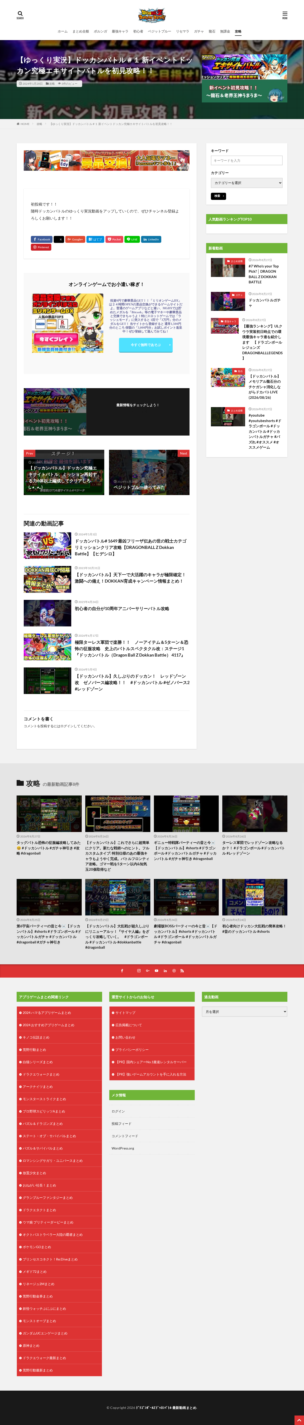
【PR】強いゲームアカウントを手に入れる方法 (150, 1074)
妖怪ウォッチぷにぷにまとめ (44, 1308)
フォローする (138, 411)
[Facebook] (41, 239)
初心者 (138, 31)
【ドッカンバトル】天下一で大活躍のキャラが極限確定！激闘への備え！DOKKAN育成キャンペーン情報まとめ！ (130, 578)
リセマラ (182, 31)
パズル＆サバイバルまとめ (43, 1148)
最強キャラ (120, 31)
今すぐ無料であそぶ (146, 345)
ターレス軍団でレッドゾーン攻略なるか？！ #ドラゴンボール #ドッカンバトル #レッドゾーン (253, 847)
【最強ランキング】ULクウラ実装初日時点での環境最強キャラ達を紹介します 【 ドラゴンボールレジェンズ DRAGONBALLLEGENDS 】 (262, 342)
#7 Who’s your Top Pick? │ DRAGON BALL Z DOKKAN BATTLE (264, 274)
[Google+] (75, 239)
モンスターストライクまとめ (44, 1099)
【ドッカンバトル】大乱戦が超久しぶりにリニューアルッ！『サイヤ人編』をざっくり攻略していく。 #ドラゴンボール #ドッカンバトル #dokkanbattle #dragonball (117, 936)
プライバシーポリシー (132, 1050)
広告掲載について (128, 1025)
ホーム (63, 31)
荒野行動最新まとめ (38, 1370)
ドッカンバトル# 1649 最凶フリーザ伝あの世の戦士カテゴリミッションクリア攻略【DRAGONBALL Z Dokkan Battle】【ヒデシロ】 (130, 547)
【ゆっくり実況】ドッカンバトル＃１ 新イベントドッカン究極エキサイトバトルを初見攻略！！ (110, 124)
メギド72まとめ (35, 1271)
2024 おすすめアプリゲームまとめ (48, 1025)
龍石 (212, 31)
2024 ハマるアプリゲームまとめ (47, 1013)
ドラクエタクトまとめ (39, 1210)
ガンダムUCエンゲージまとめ (45, 1333)
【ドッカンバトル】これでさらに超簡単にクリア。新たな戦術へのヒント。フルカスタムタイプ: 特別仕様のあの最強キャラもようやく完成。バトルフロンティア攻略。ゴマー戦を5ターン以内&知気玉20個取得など (117, 855)
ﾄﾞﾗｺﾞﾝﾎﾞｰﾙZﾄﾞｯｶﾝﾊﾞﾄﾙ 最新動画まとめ (166, 1408)
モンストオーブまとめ (39, 1321)
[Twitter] (59, 239)
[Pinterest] (41, 247)
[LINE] (132, 239)
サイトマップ (125, 1013)
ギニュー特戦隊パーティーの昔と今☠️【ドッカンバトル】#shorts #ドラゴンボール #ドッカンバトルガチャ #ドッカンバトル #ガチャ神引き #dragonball (185, 850)
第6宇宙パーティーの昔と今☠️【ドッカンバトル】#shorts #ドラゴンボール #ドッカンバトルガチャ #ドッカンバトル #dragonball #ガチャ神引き (49, 934)
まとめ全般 (80, 31)
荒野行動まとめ (34, 1050)
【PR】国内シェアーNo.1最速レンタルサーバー (151, 1062)
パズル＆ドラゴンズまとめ (43, 1124)
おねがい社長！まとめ (39, 1185)
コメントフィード (125, 1136)
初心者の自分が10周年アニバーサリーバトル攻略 (122, 608)
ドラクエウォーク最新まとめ (44, 1358)
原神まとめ (31, 1345)
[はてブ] (95, 239)
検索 (217, 196)
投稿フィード (122, 1124)
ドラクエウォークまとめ (41, 1074)
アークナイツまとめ (38, 1087)
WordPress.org (123, 1148)
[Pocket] (114, 239)
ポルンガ (100, 31)
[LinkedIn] (151, 239)
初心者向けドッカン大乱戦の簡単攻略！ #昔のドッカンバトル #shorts (254, 928)
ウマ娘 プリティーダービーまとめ (48, 1222)
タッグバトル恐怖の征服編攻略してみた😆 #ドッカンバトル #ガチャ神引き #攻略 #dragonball (49, 847)
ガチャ (199, 31)
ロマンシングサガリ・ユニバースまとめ (53, 1160)
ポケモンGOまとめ (37, 1247)
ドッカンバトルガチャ (265, 303)
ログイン (67, 726)
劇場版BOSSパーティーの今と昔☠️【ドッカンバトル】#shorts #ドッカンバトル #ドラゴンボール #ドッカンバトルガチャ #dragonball (185, 934)
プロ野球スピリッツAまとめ (44, 1111)
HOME (25, 124)
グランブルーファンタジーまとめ (48, 1197)
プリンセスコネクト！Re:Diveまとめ (50, 1259)
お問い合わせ (125, 1037)
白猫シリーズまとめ (38, 1062)
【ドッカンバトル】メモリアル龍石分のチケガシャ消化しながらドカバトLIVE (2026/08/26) (265, 387)
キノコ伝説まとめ (36, 1037)
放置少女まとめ (34, 1173)
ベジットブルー (159, 31)
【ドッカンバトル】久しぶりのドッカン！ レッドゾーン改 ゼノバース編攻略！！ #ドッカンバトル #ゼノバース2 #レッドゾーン (132, 682)
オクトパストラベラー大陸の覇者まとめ (53, 1234)
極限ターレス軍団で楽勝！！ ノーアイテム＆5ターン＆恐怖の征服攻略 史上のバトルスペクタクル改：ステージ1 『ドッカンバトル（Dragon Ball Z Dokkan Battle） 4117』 (131, 648)
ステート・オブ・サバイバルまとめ (49, 1136)
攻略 (238, 31)
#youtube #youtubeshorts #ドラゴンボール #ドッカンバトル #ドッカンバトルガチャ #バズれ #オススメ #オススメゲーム (265, 431)
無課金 (225, 31)
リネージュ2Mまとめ (38, 1284)
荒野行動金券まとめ (38, 1296)
